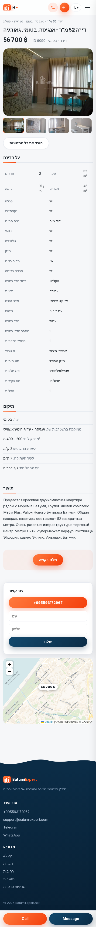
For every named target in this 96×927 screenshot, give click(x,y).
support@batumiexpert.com (25, 819)
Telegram (10, 827)
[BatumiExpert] (10, 7)
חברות (8, 863)
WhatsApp (11, 835)
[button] (58, 694)
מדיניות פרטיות (14, 886)
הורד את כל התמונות (26, 143)
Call (25, 918)
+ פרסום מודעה (64, 7)
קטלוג (7, 21)
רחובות (8, 871)
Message (71, 918)
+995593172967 (53, 7)
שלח (48, 641)
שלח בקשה (48, 560)
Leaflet (48, 721)
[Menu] (87, 7)
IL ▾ (76, 7)
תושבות (8, 879)
